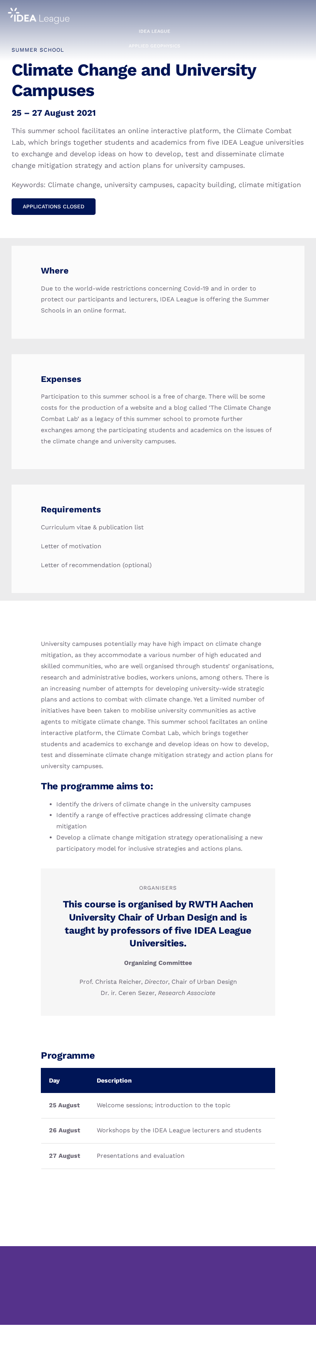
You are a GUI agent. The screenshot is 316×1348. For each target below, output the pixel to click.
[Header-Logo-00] (38, 10)
